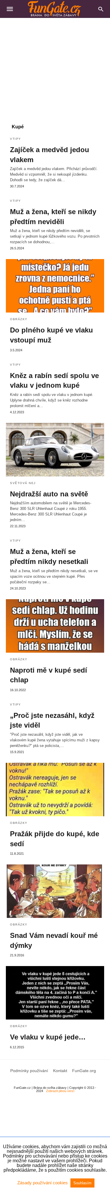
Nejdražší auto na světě (49, 494)
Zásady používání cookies (43, 1182)
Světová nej (23, 483)
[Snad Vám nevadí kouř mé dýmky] (55, 891)
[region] (55, 68)
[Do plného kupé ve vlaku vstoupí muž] (55, 286)
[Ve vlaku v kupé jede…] (55, 993)
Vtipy (15, 138)
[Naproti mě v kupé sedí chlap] (55, 626)
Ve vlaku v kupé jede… (48, 1037)
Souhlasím (82, 1183)
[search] (100, 9)
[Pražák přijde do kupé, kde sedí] (55, 789)
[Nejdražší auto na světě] (55, 449)
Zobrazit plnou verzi (60, 1091)
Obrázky (19, 319)
